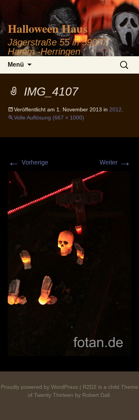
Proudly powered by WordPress (39, 387)
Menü (16, 64)
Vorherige (28, 162)
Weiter (115, 162)
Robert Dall (96, 395)
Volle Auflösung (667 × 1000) (49, 117)
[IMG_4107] (69, 263)
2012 (115, 109)
